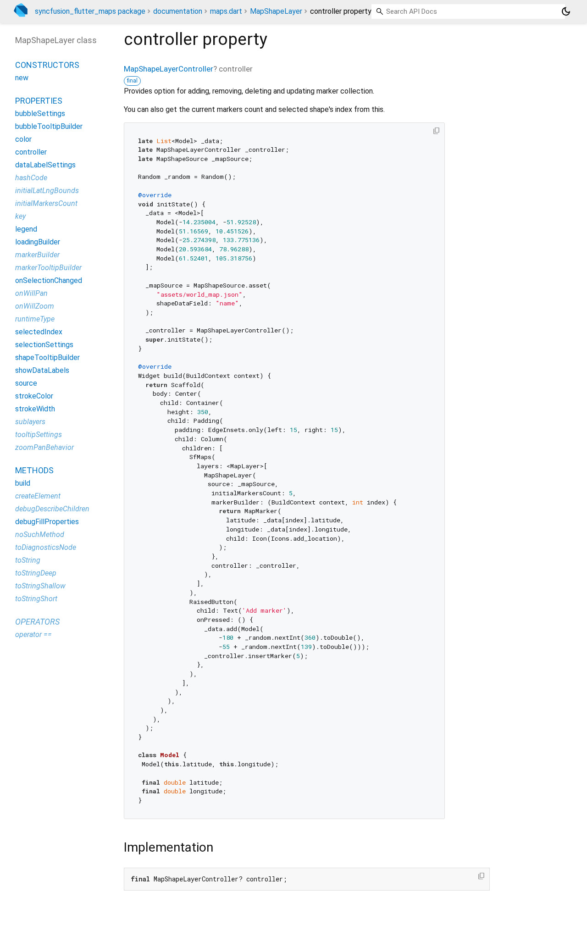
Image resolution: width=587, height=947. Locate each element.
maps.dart (226, 11)
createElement (38, 496)
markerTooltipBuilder (48, 268)
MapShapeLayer (276, 11)
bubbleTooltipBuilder (49, 126)
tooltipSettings (38, 435)
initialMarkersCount (46, 203)
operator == (33, 635)
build (22, 483)
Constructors (47, 65)
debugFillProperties (47, 522)
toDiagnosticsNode (45, 547)
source (26, 383)
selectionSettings (44, 345)
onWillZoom (34, 306)
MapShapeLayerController (168, 68)
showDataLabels (42, 370)
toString (27, 560)
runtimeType (35, 319)
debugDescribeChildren (52, 509)
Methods (34, 471)
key (20, 216)
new (21, 78)
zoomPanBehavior (44, 447)
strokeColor (34, 396)
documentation (177, 11)
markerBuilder (37, 255)
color (23, 139)
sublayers (30, 422)
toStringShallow (40, 586)
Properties (38, 101)
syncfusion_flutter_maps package (90, 11)
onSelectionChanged (48, 281)
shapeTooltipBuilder (47, 358)
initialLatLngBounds (47, 191)
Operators (37, 622)
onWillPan (31, 293)
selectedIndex (38, 332)
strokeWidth (35, 409)
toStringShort (36, 599)
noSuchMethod (39, 535)
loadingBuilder (37, 242)
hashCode (31, 178)
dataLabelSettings (45, 165)
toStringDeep (35, 573)
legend (26, 229)
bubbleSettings (40, 114)
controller (31, 152)
